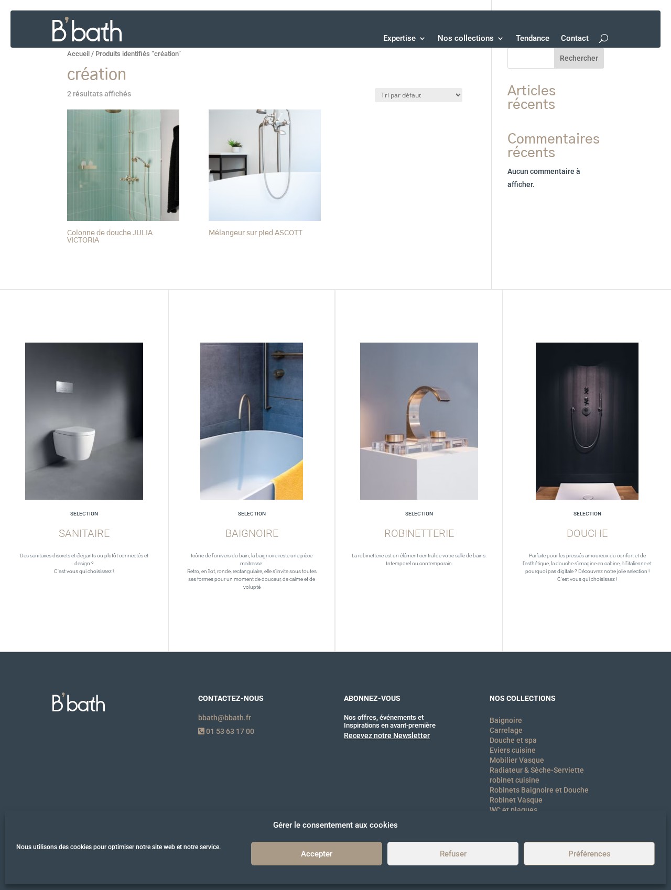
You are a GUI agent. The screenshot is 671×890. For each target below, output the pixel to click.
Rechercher (579, 58)
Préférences (589, 854)
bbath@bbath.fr (224, 717)
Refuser (453, 854)
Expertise (399, 38)
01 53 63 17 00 (229, 731)
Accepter (316, 854)
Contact (575, 38)
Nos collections (466, 38)
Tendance (532, 38)
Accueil (78, 54)
